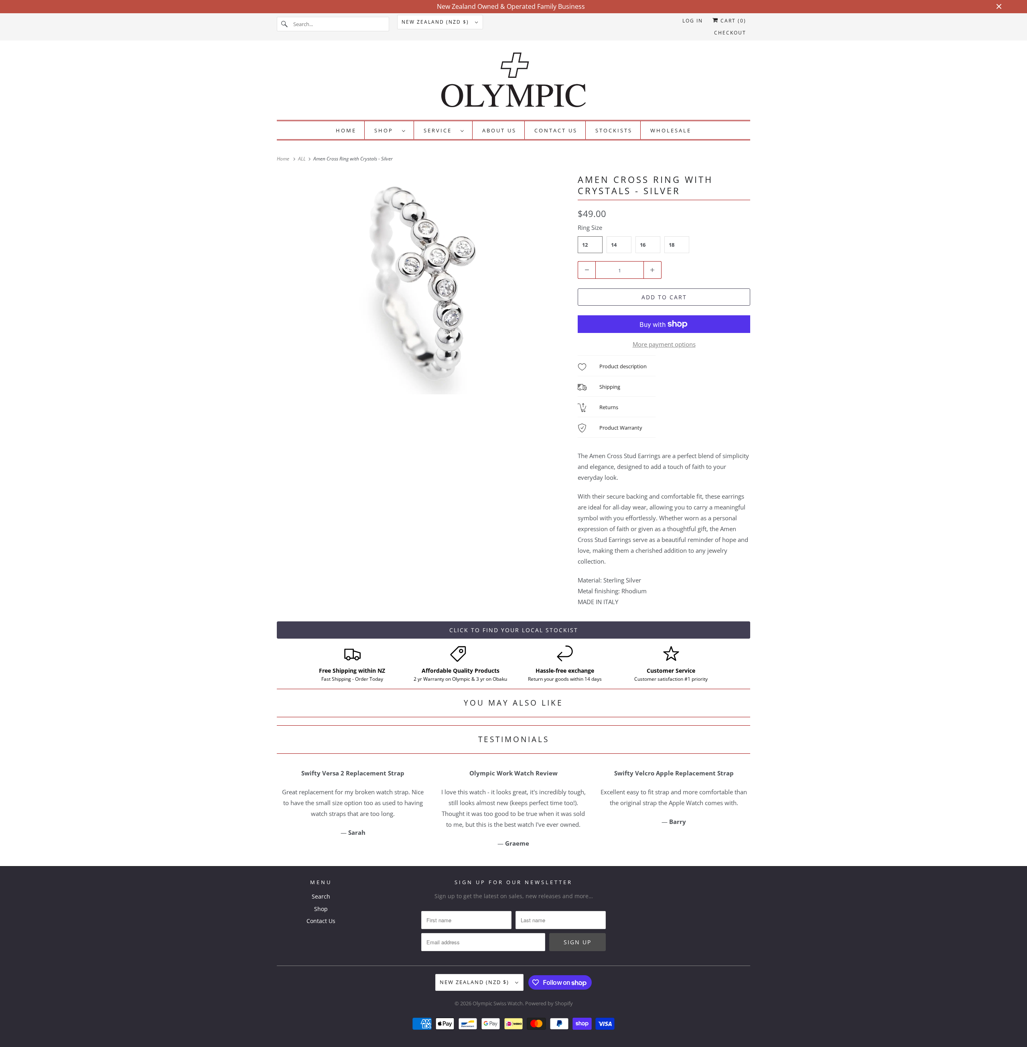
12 (585, 244)
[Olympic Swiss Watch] (513, 82)
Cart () (732, 20)
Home (346, 130)
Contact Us (555, 130)
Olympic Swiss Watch (498, 1003)
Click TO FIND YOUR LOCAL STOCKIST (513, 630)
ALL (302, 158)
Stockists (613, 130)
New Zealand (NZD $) (436, 21)
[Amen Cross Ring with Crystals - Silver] (423, 284)
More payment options (664, 344)
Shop (386, 130)
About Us (499, 130)
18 (671, 244)
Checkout (730, 32)
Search (321, 896)
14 (614, 244)
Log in (692, 20)
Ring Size (590, 227)
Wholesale (670, 130)
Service (440, 130)
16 (642, 244)
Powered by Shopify (549, 1003)
